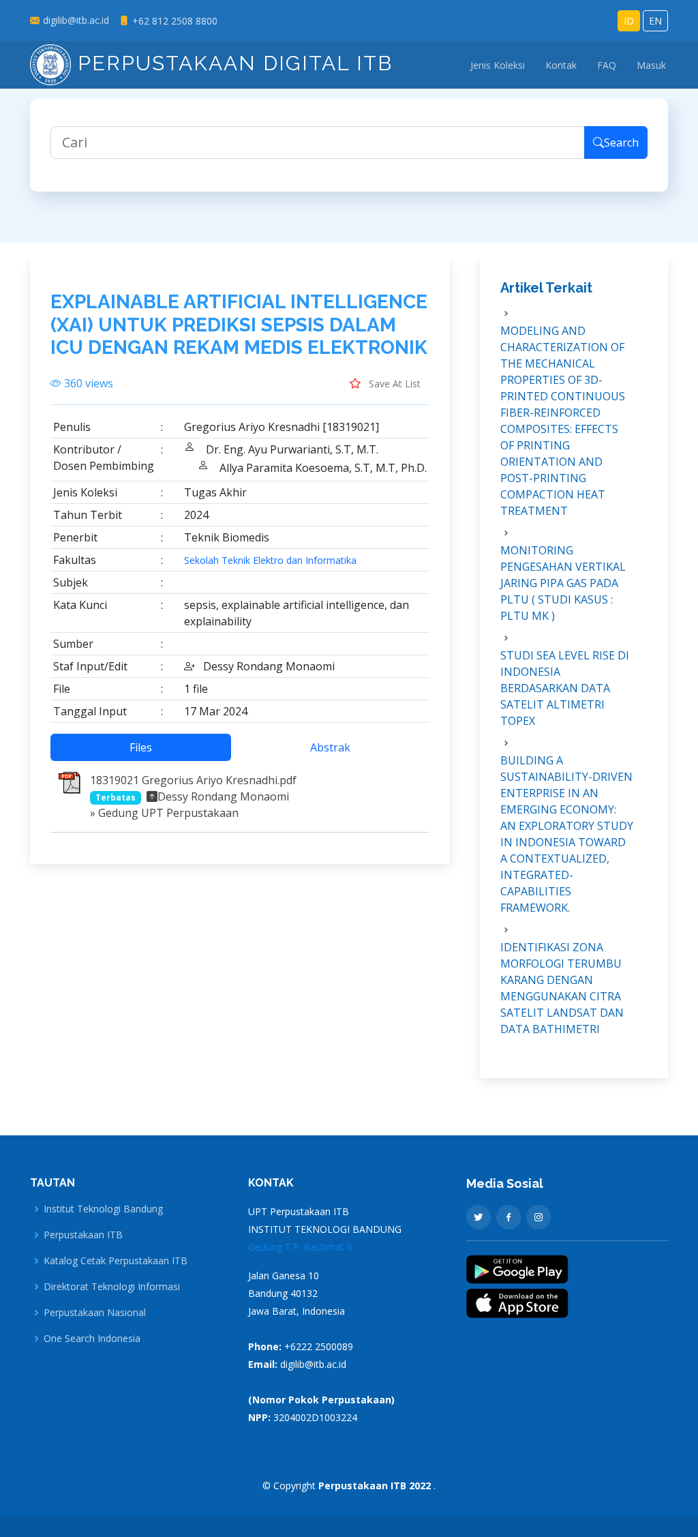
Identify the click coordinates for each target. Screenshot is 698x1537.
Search (621, 142)
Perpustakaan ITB (83, 1235)
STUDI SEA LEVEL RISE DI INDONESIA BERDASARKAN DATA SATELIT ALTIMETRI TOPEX (564, 688)
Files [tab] (141, 747)
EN (655, 20)
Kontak (561, 65)
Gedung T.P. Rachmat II (300, 1246)
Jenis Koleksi (497, 65)
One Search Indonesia (92, 1338)
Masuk (651, 65)
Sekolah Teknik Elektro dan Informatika (270, 560)
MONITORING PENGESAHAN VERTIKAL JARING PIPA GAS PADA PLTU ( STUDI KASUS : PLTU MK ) (563, 583)
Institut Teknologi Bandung (103, 1209)
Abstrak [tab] (330, 747)
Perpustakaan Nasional (95, 1312)
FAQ (606, 65)
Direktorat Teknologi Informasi (112, 1287)
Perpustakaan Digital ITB (232, 63)
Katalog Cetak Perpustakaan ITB (115, 1261)
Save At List (393, 383)
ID (629, 20)
